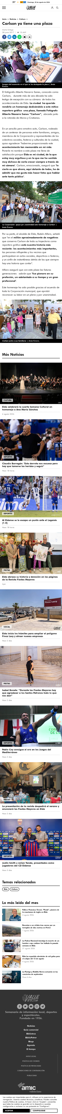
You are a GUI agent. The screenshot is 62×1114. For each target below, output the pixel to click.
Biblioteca (31, 1034)
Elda (5, 889)
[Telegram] (42, 1006)
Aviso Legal (31, 1056)
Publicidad (32, 1075)
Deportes (8, 457)
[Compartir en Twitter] (9, 37)
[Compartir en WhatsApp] (19, 37)
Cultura (8, 400)
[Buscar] (57, 7)
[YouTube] (31, 1006)
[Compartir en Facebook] (4, 37)
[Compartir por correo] (24, 37)
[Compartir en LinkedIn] (14, 37)
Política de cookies (16, 1102)
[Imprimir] (29, 37)
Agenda (31, 1045)
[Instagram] (36, 1006)
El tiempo (31, 1049)
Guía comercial (31, 1030)
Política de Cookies (31, 1061)
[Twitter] (25, 1006)
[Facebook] (19, 1006)
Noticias (31, 1026)
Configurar (39, 1110)
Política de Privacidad (31, 1066)
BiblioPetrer (31, 1037)
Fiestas (7, 570)
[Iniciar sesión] (52, 7)
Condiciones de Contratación (31, 1071)
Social (7, 627)
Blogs (31, 1041)
